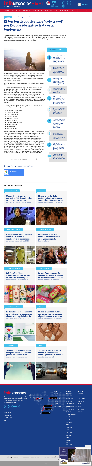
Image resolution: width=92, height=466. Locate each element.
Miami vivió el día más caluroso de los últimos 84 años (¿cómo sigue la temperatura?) (59, 90)
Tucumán (69, 445)
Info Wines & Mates (13, 268)
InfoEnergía (70, 404)
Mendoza (69, 422)
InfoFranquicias (71, 406)
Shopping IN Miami (13, 229)
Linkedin (56, 404)
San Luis (68, 435)
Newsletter (64, 10)
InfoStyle (69, 411)
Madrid (80, 404)
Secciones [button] (15, 10)
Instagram (57, 406)
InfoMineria (70, 409)
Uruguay (80, 411)
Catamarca (69, 398)
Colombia (81, 401)
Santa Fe (68, 438)
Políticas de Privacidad (49, 457)
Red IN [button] (73, 10)
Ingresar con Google (10, 173)
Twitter (56, 401)
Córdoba (69, 401)
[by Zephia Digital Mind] (46, 463)
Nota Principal (12, 191)
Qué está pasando (45, 229)
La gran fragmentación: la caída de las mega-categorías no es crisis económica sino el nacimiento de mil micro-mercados (59, 111)
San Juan (69, 432)
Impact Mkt (11, 345)
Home (7, 10)
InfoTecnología (71, 414)
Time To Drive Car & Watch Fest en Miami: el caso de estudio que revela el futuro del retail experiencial (59, 157)
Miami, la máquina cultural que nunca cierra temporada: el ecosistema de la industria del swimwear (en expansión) (59, 135)
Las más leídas (37, 10)
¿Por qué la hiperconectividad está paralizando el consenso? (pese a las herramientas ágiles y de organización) (59, 146)
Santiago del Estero (70, 441)
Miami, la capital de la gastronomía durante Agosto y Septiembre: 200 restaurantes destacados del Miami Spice (58, 71)
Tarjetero (48, 10)
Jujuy (68, 417)
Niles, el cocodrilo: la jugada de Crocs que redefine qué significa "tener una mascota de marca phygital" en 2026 (59, 81)
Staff (56, 10)
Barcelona (81, 398)
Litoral (68, 419)
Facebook (57, 398)
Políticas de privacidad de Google (51, 459)
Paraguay (81, 409)
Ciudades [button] (26, 10)
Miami (8, 17)
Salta (67, 430)
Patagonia (69, 427)
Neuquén (69, 424)
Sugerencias (8, 412)
